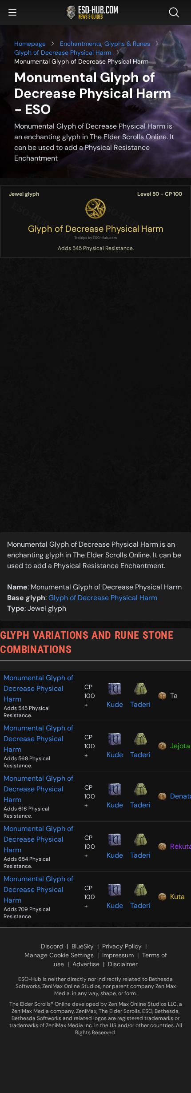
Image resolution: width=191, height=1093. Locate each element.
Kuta (177, 896)
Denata (178, 796)
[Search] (176, 12)
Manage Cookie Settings (59, 955)
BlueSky (83, 946)
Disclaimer (123, 964)
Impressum (118, 955)
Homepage (30, 44)
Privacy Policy (122, 946)
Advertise (85, 964)
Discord (52, 946)
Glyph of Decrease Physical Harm (62, 52)
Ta (174, 695)
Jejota (178, 745)
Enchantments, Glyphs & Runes (105, 44)
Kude (115, 704)
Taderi (140, 704)
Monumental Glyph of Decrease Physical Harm (38, 688)
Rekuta (178, 846)
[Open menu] (12, 12)
